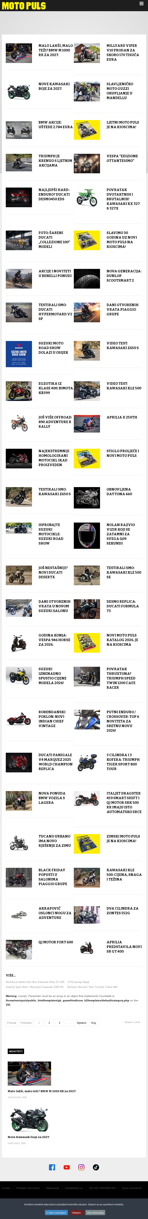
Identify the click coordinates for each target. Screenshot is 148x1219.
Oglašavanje (52, 1188)
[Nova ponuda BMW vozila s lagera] (19, 801)
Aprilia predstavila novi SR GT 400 (124, 947)
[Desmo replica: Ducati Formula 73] (87, 609)
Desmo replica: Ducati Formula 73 (123, 606)
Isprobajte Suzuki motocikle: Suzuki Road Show (51, 534)
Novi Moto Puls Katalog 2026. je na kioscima (122, 640)
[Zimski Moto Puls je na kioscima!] (87, 844)
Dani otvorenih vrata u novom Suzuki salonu (55, 606)
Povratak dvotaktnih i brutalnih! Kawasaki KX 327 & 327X (123, 199)
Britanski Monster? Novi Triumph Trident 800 (92, 987)
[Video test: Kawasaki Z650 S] (87, 351)
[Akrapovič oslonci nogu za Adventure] (19, 915)
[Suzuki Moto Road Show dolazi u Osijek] (19, 354)
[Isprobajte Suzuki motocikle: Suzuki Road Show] (19, 528)
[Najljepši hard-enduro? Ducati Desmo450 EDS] (19, 197)
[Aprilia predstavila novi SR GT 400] (87, 947)
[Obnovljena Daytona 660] (87, 497)
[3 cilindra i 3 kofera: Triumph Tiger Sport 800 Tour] (87, 762)
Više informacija (95, 1212)
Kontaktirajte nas (74, 1188)
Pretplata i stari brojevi (28, 1188)
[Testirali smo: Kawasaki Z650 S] (19, 497)
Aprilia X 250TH (122, 417)
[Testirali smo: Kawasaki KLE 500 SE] (87, 575)
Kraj (93, 1022)
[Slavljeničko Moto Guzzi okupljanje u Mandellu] (87, 91)
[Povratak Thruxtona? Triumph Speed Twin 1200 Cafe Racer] (87, 676)
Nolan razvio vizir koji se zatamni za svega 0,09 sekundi (121, 534)
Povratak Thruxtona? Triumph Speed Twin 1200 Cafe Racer (121, 678)
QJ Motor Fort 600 (56, 942)
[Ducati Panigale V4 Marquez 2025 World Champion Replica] (19, 762)
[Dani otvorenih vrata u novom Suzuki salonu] (19, 608)
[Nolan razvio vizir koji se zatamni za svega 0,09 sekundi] (87, 536)
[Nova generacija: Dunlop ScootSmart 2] (87, 279)
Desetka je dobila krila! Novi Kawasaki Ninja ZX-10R (35, 982)
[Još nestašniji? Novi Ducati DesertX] (19, 575)
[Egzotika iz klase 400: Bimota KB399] (19, 391)
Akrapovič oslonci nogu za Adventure (55, 913)
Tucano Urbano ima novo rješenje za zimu (55, 841)
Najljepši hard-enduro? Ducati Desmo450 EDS (54, 194)
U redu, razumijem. (56, 1212)
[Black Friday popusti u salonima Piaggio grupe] (19, 877)
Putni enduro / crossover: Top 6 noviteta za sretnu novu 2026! (123, 721)
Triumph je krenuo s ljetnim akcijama (55, 161)
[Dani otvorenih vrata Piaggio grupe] (87, 312)
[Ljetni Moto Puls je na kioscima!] (87, 130)
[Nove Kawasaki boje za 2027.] (19, 91)
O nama (6, 1188)
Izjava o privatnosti (132, 1188)
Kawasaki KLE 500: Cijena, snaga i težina (124, 874)
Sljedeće (81, 1022)
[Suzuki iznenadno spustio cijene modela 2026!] (19, 676)
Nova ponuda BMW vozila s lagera (52, 798)
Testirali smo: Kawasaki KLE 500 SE (124, 572)
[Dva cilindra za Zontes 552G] (87, 915)
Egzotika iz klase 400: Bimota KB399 (56, 388)
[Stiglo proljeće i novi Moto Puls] (87, 458)
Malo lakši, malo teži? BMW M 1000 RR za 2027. (56, 50)
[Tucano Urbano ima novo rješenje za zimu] (19, 843)
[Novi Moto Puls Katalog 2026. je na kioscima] (87, 643)
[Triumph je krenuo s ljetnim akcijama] (19, 162)
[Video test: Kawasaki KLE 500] (87, 391)
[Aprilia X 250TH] (87, 424)
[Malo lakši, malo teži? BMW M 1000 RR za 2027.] (19, 53)
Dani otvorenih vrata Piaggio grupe (123, 309)
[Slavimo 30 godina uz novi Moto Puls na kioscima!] (87, 240)
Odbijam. (76, 1212)
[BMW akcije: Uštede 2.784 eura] (19, 130)
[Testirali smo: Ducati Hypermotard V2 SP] (19, 312)
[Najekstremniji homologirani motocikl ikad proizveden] (19, 458)
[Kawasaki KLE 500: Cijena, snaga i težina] (87, 877)
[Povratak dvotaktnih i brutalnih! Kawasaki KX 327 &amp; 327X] (87, 197)
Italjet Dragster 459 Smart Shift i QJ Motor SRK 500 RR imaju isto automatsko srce (124, 802)
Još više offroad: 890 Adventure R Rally (55, 422)
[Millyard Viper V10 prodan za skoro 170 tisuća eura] (87, 53)
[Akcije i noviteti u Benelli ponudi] (19, 279)
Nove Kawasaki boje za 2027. (29, 1137)
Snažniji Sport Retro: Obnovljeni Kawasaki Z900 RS (35, 987)
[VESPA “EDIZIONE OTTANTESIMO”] (87, 163)
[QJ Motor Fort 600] (19, 950)
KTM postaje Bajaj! (78, 982)
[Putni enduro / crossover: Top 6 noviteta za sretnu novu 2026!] (87, 719)
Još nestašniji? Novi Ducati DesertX (53, 572)
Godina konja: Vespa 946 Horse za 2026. (54, 640)
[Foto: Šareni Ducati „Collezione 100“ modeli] (19, 240)
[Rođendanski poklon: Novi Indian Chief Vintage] (19, 719)
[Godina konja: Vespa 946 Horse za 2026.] (19, 643)
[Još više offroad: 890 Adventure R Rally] (19, 423)
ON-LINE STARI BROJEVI (102, 1188)
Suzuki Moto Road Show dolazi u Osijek (53, 348)
